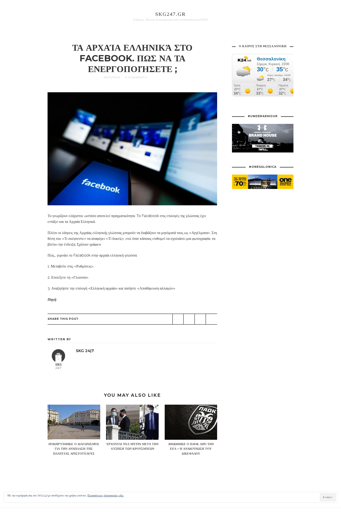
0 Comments (136, 77)
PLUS (157, 77)
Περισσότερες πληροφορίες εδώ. (105, 495)
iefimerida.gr (68, 299)
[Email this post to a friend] (211, 319)
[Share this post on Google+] (200, 319)
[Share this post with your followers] (189, 319)
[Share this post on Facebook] (178, 319)
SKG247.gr (170, 14)
